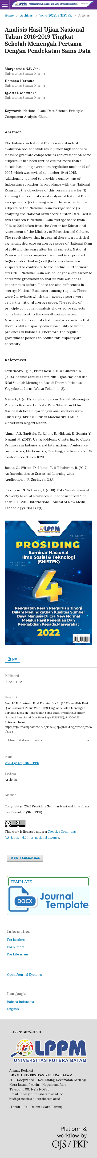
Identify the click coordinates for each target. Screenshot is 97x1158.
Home (9, 15)
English (13, 1009)
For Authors (15, 947)
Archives (26, 15)
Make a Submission (25, 858)
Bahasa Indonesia (20, 1002)
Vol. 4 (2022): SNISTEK (55, 15)
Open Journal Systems (24, 974)
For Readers (16, 940)
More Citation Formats (25, 740)
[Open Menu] (4, 4)
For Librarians (17, 954)
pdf (14, 659)
